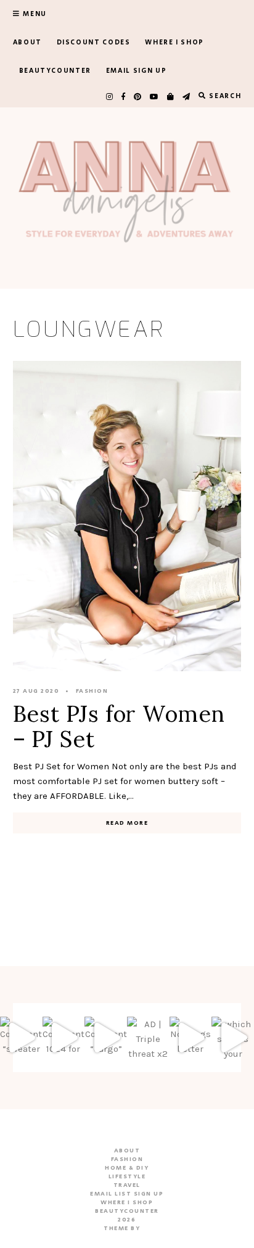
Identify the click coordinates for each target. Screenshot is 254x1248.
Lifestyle (127, 1176)
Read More (127, 823)
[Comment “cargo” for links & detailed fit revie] (105, 1038)
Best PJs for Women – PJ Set (119, 726)
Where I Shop (174, 43)
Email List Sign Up (126, 1193)
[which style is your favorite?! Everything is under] (232, 1038)
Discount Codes (94, 43)
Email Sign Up (136, 71)
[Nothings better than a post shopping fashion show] (191, 1038)
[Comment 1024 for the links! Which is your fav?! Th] (64, 1038)
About (27, 43)
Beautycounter (55, 71)
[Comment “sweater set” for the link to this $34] (21, 1038)
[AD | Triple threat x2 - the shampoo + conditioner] (148, 1038)
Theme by (123, 1228)
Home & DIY (127, 1167)
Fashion (92, 691)
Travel (127, 1185)
